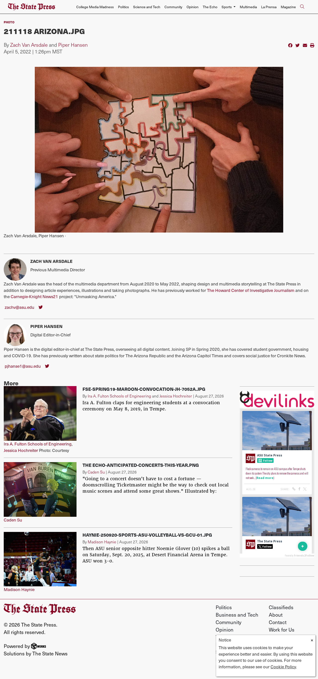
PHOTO (9, 22)
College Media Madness (95, 6)
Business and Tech (237, 614)
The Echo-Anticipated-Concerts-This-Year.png (140, 465)
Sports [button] (227, 6)
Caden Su (13, 520)
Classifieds (281, 607)
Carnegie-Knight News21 (34, 296)
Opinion (193, 6)
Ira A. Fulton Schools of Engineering (38, 443)
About (275, 614)
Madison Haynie (19, 589)
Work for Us (281, 629)
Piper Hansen (73, 44)
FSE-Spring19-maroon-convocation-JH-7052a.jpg (143, 389)
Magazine (288, 6)
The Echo (210, 6)
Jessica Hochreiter (21, 450)
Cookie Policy (283, 666)
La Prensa (269, 6)
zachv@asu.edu (19, 307)
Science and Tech (146, 6)
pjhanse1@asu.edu (23, 366)
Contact (277, 622)
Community (173, 6)
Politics (123, 6)
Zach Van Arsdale (29, 44)
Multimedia (248, 6)
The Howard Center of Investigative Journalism (250, 290)
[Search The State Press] (302, 7)
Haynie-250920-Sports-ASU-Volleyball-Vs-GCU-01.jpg (147, 535)
